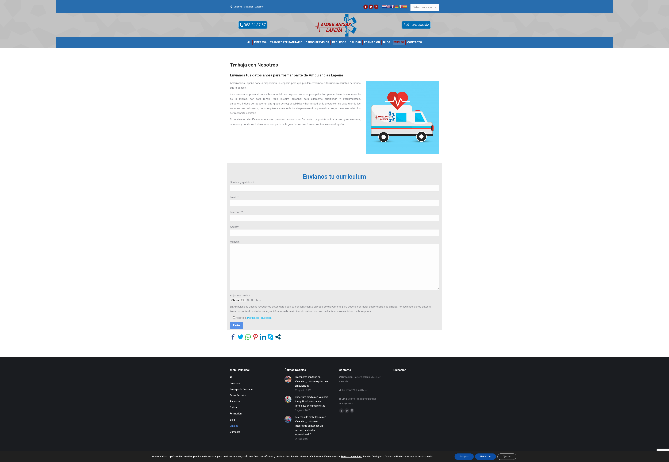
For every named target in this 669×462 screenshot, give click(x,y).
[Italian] (401, 6)
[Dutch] (384, 6)
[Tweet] (240, 337)
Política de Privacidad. (259, 317)
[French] (392, 6)
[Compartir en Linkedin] (263, 337)
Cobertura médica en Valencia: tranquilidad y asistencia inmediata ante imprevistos (312, 401)
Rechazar (485, 456)
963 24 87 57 (360, 390)
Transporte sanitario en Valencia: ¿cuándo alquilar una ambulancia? (311, 381)
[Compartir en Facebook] (233, 337)
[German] (396, 6)
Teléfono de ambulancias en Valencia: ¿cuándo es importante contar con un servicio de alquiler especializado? (310, 426)
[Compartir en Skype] (270, 337)
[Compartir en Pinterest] (255, 337)
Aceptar (464, 456)
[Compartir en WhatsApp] (248, 337)
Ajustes (507, 456)
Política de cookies (351, 456)
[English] (388, 6)
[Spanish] (405, 6)
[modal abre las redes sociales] (278, 337)
